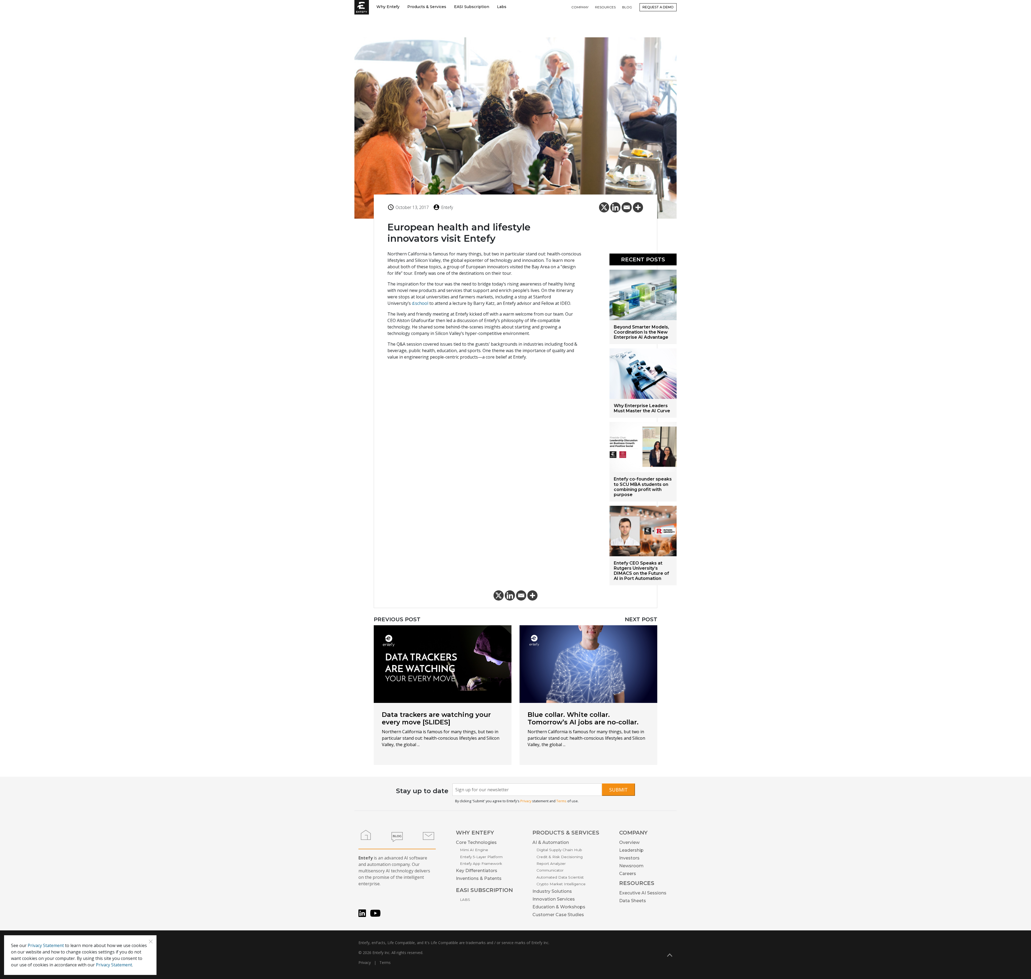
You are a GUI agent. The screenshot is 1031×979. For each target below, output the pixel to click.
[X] (604, 207)
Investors (629, 858)
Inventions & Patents (479, 878)
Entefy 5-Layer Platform (481, 857)
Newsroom (631, 865)
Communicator (550, 870)
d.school (420, 303)
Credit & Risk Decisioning (559, 857)
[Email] (627, 207)
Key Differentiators (476, 870)
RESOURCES (605, 7)
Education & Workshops (558, 906)
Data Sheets (632, 900)
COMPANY (580, 7)
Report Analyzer (551, 863)
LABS (465, 899)
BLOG (627, 7)
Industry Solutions (552, 891)
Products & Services (426, 6)
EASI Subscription (471, 6)
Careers (627, 873)
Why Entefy (388, 6)
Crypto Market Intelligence (561, 884)
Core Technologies (476, 842)
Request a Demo (658, 7)
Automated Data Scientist (560, 877)
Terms (561, 801)
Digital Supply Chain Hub (559, 850)
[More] (638, 207)
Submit (618, 789)
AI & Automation (550, 842)
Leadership (631, 850)
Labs (501, 6)
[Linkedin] (615, 207)
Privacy (525, 801)
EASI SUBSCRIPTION (484, 890)
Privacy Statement (46, 945)
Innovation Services (553, 899)
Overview (629, 842)
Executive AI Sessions (642, 892)
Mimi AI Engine (474, 850)
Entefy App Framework (481, 863)
